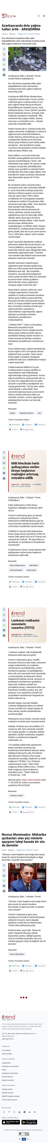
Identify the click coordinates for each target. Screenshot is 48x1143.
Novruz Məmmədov (17, 954)
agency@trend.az (7, 1039)
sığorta (12, 413)
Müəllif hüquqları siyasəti (11, 1096)
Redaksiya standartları (10, 1073)
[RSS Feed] (35, 1112)
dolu (39, 413)
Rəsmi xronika (7, 1054)
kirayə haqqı (31, 570)
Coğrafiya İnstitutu (26, 413)
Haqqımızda (6, 1063)
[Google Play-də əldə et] (29, 1122)
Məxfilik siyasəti (7, 1093)
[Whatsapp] (4, 1112)
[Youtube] (19, 1112)
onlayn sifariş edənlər (31, 780)
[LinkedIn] (29, 1112)
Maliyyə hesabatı (8, 1080)
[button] (4, 49)
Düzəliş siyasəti (7, 1077)
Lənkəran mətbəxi (16, 795)
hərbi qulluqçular (16, 570)
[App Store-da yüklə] (11, 1122)
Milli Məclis (33, 565)
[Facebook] (9, 1112)
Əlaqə (4, 1070)
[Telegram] (24, 1112)
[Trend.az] (9, 16)
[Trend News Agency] (8, 1017)
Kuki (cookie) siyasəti (9, 1100)
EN (20, 1139)
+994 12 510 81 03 (8, 1036)
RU (28, 1139)
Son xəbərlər (6, 1050)
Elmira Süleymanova (17, 565)
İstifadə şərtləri (7, 1089)
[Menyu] (43, 16)
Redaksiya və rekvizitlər (10, 1066)
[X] (14, 1112)
